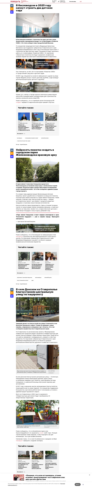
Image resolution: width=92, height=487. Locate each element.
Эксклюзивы (72, 1)
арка (32, 280)
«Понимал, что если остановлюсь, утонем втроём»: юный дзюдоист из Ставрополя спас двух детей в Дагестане (45, 477)
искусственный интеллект (22, 280)
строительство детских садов (23, 140)
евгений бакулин (48, 277)
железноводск (38, 277)
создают (18, 102)
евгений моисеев (44, 138)
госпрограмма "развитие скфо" (31, 138)
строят (41, 433)
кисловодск (19, 138)
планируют (19, 440)
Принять (78, 484)
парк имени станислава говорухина (24, 277)
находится (19, 236)
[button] (18, 477)
